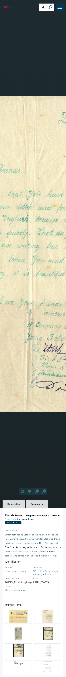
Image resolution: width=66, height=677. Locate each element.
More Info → (13, 522)
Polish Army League (16, 570)
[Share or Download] (22, 491)
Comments (36, 504)
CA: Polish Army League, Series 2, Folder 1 (46, 572)
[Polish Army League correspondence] (18, 616)
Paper (36, 582)
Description (14, 504)
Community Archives (16, 589)
